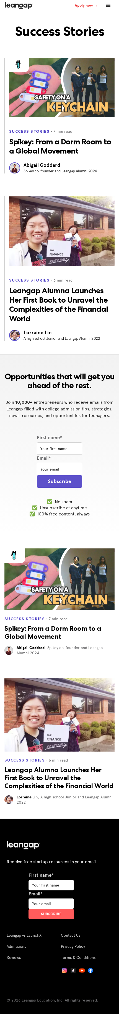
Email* (44, 458)
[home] (17, 5)
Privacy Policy (73, 946)
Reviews (14, 957)
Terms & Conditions (78, 957)
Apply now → (86, 5)
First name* (49, 437)
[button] (108, 5)
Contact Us (70, 935)
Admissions (16, 946)
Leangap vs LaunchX (24, 935)
